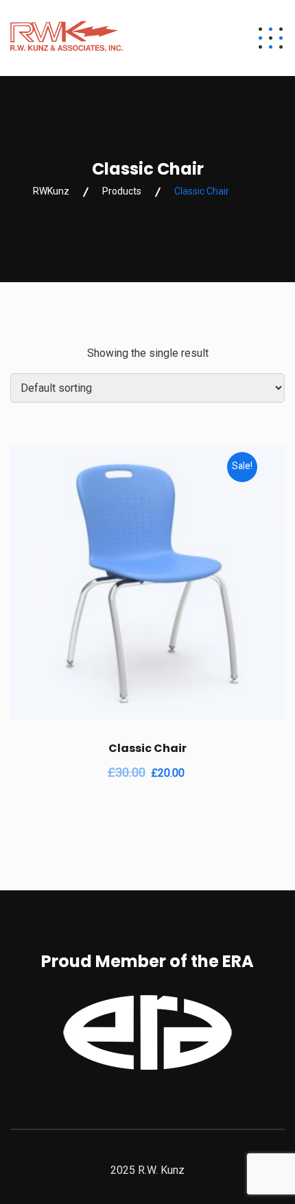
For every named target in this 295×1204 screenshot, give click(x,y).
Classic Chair (147, 748)
